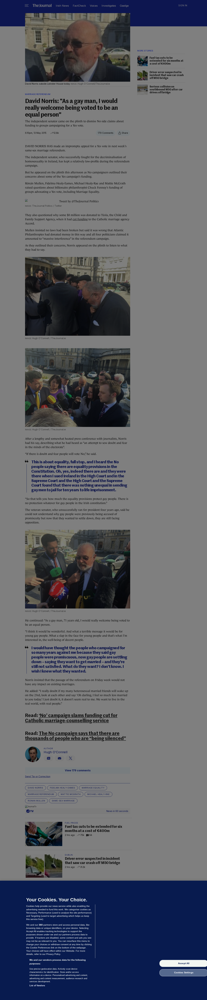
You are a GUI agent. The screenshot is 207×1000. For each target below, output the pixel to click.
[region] (103, 940)
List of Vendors (37, 985)
